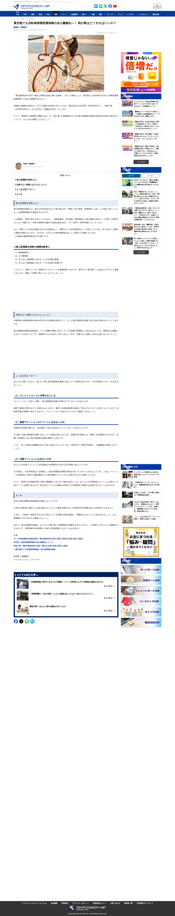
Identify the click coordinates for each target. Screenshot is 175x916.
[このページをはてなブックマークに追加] (96, 6)
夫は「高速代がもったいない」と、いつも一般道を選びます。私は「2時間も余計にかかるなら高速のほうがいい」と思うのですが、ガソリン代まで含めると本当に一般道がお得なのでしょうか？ (147, 197)
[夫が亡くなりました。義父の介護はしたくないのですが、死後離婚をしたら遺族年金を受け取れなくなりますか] (127, 182)
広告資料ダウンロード (145, 903)
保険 (56, 14)
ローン (64, 14)
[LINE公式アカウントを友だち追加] (100, 6)
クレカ (120, 14)
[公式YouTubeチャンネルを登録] (114, 6)
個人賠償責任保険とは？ (26, 180)
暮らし (84, 14)
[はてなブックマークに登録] (32, 621)
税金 (40, 14)
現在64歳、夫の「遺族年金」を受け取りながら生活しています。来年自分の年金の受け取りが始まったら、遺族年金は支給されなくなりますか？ (146, 229)
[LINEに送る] (27, 621)
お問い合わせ (115, 903)
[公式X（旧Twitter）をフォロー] (105, 6)
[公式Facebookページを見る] (110, 6)
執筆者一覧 (128, 903)
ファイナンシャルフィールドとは (34, 903)
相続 (33, 14)
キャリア (110, 14)
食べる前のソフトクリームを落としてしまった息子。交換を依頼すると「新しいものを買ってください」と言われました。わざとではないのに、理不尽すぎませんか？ (146, 243)
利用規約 (64, 903)
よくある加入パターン (25, 189)
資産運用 (74, 14)
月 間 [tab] (150, 175)
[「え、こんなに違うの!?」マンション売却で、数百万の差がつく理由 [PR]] (141, 523)
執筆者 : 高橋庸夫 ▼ (29, 163)
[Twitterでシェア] (21, 621)
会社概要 (54, 903)
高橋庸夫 (23, 27)
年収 (25, 14)
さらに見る (141, 162)
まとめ (18, 194)
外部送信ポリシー (99, 903)
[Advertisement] (66, 143)
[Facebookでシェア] (16, 621)
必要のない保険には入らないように (31, 184)
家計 (100, 14)
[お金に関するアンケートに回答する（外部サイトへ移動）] (141, 542)
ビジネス (130, 14)
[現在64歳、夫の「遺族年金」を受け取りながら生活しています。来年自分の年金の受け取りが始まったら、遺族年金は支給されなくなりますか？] (127, 227)
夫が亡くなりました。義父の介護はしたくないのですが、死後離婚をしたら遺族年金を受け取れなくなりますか (146, 183)
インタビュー (143, 14)
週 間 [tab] (131, 175)
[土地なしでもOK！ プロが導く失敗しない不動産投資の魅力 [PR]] (141, 497)
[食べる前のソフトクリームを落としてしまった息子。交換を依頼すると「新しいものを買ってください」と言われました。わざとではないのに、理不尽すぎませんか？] (127, 241)
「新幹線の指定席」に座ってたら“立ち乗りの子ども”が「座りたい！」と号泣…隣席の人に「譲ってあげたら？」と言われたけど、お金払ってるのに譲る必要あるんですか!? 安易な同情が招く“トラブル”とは (147, 213)
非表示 (67, 175)
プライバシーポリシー (80, 903)
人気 (17, 14)
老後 (93, 14)
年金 (48, 14)
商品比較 (155, 14)
